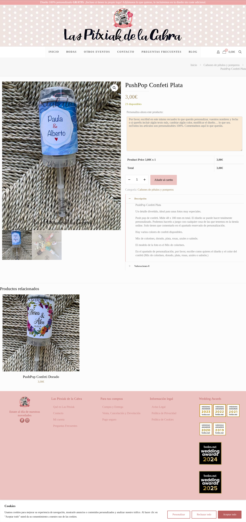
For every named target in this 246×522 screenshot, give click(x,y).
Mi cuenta (58, 419)
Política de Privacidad (164, 413)
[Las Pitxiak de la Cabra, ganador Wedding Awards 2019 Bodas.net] (219, 434)
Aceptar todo (229, 514)
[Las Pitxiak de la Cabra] (123, 25)
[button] (114, 87)
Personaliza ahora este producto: (145, 112)
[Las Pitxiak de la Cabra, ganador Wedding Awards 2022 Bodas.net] (219, 415)
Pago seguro (109, 419)
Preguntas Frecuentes (65, 425)
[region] (123, 511)
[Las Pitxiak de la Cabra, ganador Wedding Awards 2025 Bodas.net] (210, 492)
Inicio (194, 65)
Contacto (58, 413)
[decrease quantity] (129, 179)
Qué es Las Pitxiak (64, 406)
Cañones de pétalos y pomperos (221, 65)
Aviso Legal (159, 406)
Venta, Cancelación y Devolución (121, 413)
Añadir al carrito (163, 179)
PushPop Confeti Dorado (41, 377)
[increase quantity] (144, 179)
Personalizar (179, 514)
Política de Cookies (163, 419)
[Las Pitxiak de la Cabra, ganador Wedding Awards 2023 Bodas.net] (206, 415)
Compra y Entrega (112, 406)
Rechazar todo (204, 514)
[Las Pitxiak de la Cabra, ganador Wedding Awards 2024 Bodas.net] (210, 463)
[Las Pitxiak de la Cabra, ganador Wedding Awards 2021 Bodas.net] (233, 415)
